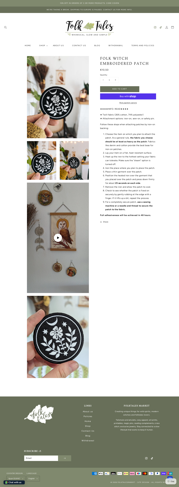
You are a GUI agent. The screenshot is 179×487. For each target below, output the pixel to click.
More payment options (128, 103)
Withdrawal (88, 440)
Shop (88, 426)
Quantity (103, 75)
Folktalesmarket (126, 482)
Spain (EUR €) (14, 479)
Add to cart (119, 89)
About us (88, 411)
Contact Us (88, 431)
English (31, 479)
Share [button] (105, 222)
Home (88, 421)
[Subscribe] (64, 458)
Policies (88, 416)
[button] (5, 27)
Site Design (143, 482)
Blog (87, 436)
